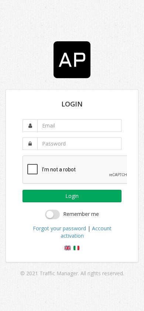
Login (72, 195)
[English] (68, 248)
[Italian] (76, 248)
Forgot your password (59, 228)
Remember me (81, 213)
